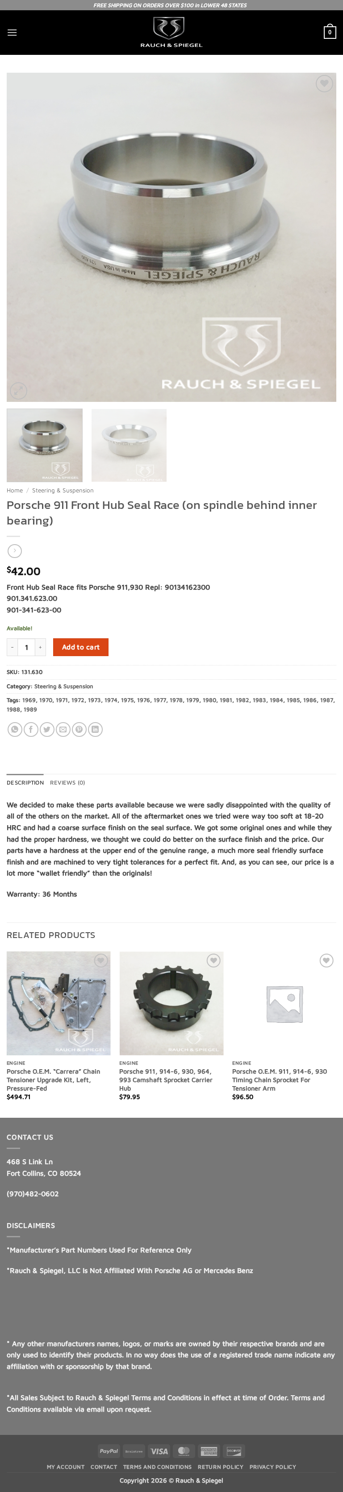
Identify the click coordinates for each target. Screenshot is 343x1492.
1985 (293, 700)
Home (15, 490)
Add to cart (81, 647)
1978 (176, 700)
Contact (104, 1466)
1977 (160, 700)
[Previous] (7, 1034)
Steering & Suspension (63, 490)
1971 (62, 700)
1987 (326, 700)
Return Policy (220, 1466)
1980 (209, 700)
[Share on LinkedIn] (95, 729)
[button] (12, 32)
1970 (45, 700)
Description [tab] (25, 782)
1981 (226, 700)
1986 (310, 700)
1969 (29, 700)
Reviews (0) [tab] (67, 782)
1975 (127, 700)
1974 (111, 700)
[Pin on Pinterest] (79, 729)
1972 (77, 700)
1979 (192, 700)
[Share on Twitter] (47, 729)
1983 (259, 700)
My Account (66, 1466)
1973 (94, 700)
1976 (143, 700)
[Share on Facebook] (31, 729)
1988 (13, 709)
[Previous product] (14, 551)
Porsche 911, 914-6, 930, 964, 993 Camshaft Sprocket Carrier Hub (166, 1079)
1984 (276, 700)
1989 (30, 709)
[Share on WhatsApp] (15, 729)
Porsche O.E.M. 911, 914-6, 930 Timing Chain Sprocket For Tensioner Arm (279, 1079)
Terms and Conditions (157, 1466)
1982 (242, 700)
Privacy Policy (273, 1466)
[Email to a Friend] (63, 729)
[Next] (336, 1034)
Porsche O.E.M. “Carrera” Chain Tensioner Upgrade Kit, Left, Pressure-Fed (53, 1079)
